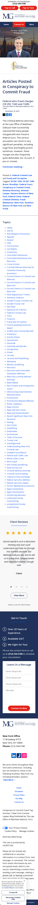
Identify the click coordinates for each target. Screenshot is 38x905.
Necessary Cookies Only (13, 898)
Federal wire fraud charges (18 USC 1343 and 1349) (18, 102)
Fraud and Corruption (17, 178)
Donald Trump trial (15, 303)
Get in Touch (19, 618)
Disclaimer (19, 791)
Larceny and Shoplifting (17, 358)
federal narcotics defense (18, 480)
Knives (10, 352)
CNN (9, 243)
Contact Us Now (19, 708)
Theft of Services (14, 437)
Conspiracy (12, 252)
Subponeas (12, 431)
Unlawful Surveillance (16, 452)
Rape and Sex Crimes (16, 410)
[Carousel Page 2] (16, 586)
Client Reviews (19, 521)
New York (19, 202)
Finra (9, 316)
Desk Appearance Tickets (18, 294)
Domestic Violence (15, 297)
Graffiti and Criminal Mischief (20, 331)
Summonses (12, 434)
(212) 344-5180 (18, 746)
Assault (10, 240)
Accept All (13, 892)
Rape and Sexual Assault (18, 413)
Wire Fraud (12, 461)
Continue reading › (13, 166)
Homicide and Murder (17, 346)
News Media (12, 382)
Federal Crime (14, 196)
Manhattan (8, 202)
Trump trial (12, 440)
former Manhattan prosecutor (21, 486)
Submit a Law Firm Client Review (19, 605)
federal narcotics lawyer (18, 483)
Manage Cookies (26, 831)
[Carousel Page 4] (27, 586)
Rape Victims (13, 407)
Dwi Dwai (11, 306)
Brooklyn (13, 184)
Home (6, 24)
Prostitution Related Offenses (20, 401)
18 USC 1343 (16, 181)
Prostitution (12, 398)
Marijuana (11, 361)
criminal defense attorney (18, 470)
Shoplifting (12, 428)
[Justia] (19, 755)
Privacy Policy (19, 795)
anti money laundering (17, 464)
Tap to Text (28, 8)
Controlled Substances (17, 255)
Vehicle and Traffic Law (17, 455)
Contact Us (19, 24)
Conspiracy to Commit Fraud (16, 187)
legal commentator (15, 492)
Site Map (19, 798)
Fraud (22, 199)
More (31, 24)
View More (19, 595)
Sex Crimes (12, 425)
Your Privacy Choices (18, 828)
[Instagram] (24, 755)
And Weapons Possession (18, 234)
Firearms (11, 319)
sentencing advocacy (16, 495)
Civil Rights (12, 249)
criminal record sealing (17, 473)
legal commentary (15, 489)
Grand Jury (11, 334)
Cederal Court (25, 184)
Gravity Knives (13, 337)
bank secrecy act (14, 467)
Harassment (12, 340)
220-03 (10, 230)
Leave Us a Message (19, 664)
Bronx (5, 184)
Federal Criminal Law (22, 175)
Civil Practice (12, 246)
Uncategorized (13, 443)
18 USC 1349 (28, 181)
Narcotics (11, 367)
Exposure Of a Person (16, 309)
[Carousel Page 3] (21, 586)
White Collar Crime (15, 458)
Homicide (11, 343)
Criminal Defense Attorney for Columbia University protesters (20, 270)
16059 (9, 228)
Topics (7, 222)
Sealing (10, 422)
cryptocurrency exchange (18, 476)
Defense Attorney (11, 190)
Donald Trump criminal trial (19, 300)
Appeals (10, 237)
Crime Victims (13, 264)
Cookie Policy (11, 831)
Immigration (12, 349)
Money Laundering (15, 364)
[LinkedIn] (13, 755)
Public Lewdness (14, 404)
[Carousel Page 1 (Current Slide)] (11, 586)
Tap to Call (10, 8)
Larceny (10, 355)
